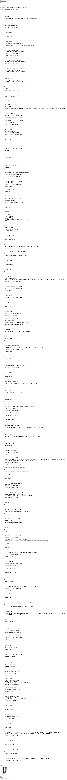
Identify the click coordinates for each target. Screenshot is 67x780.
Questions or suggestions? (4, 779)
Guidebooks (5, 5)
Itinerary (4, 4)
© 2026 (1, 775)
